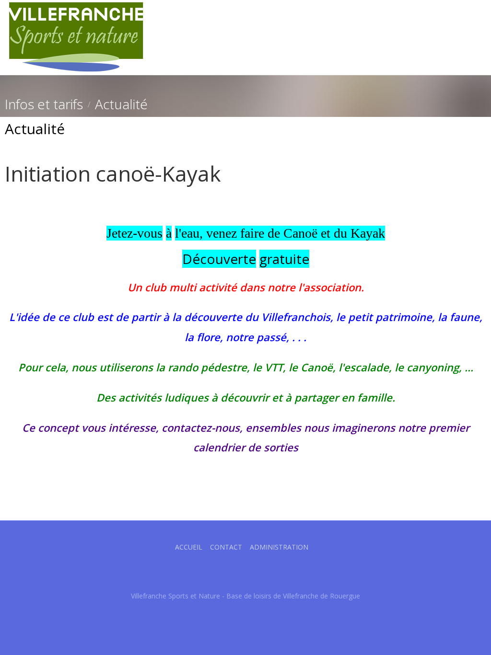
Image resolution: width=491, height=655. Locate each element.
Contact (226, 547)
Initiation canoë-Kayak (113, 173)
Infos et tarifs (44, 104)
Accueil (188, 547)
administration (279, 547)
